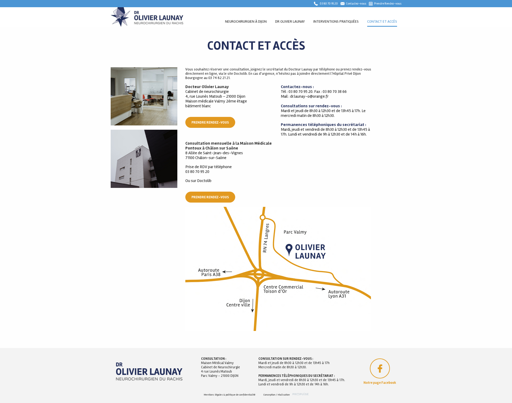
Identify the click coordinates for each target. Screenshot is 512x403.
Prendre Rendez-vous (387, 3)
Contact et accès (382, 21)
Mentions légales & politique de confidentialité (229, 394)
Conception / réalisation (276, 394)
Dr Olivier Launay (290, 21)
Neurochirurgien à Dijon (246, 21)
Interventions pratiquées (336, 21)
